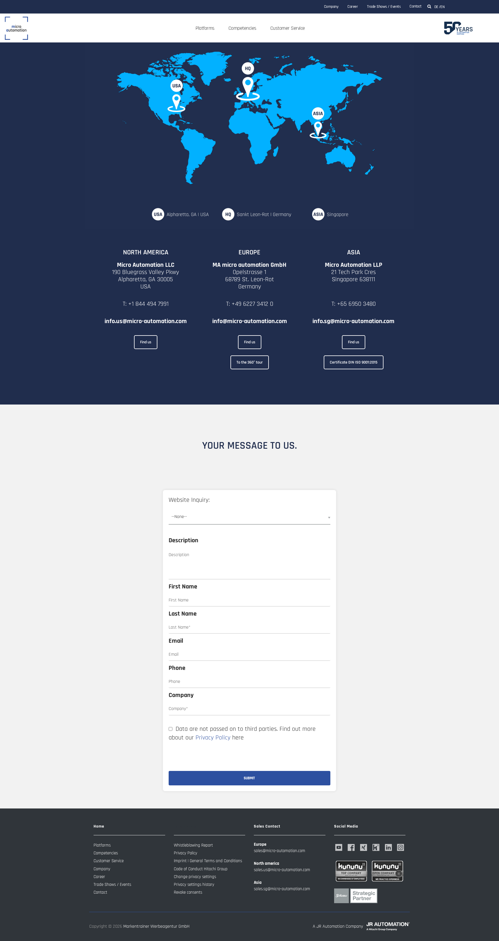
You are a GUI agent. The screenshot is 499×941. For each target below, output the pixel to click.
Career (352, 6)
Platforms (205, 28)
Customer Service (287, 28)
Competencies (242, 28)
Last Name (183, 614)
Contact (415, 6)
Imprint (180, 861)
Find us (145, 342)
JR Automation (330, 926)
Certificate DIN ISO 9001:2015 (353, 362)
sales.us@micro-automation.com (282, 870)
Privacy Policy (212, 738)
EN (442, 7)
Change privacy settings (195, 876)
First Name (183, 587)
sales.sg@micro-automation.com (282, 889)
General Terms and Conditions (216, 861)
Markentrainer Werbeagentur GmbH (156, 926)
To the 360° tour (250, 362)
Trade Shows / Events (384, 6)
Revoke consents (188, 892)
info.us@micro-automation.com (146, 321)
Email (176, 641)
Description (183, 540)
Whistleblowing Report (193, 845)
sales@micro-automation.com (279, 851)
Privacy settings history (194, 884)
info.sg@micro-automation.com (353, 321)
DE (436, 7)
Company (331, 6)
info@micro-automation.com (249, 321)
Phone (177, 668)
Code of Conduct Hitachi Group (201, 869)
